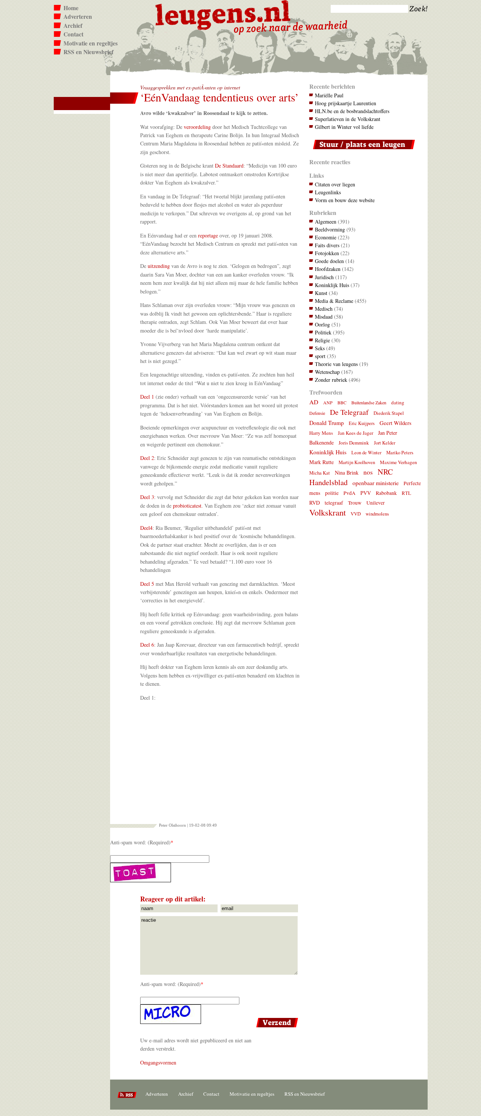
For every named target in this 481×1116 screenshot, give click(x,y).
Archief (73, 25)
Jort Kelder (384, 443)
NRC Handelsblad (351, 477)
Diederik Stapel (389, 413)
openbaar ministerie (375, 483)
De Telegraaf (349, 412)
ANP (328, 402)
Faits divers (327, 245)
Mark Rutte (321, 462)
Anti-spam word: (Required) (140, 842)
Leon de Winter (366, 452)
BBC (341, 402)
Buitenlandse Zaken (368, 402)
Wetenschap (327, 371)
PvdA (349, 493)
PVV (365, 492)
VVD (356, 514)
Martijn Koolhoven (357, 462)
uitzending (159, 265)
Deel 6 (147, 644)
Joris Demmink (354, 442)
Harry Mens (321, 432)
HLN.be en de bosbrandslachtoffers (352, 111)
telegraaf (334, 502)
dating (397, 402)
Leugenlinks (328, 192)
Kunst (321, 292)
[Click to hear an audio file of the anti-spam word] (205, 872)
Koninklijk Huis (332, 285)
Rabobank (386, 493)
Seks (320, 348)
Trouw (355, 502)
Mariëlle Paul (329, 95)
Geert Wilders (395, 422)
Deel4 (146, 527)
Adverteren (78, 16)
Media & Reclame (334, 300)
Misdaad (324, 316)
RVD (314, 502)
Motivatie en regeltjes (91, 43)
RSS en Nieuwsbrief (88, 52)
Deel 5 (147, 583)
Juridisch (324, 277)
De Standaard (229, 165)
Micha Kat (319, 473)
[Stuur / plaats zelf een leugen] (362, 150)
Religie (322, 340)
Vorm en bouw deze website (345, 200)
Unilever (375, 502)
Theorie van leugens (336, 363)
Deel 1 (147, 396)
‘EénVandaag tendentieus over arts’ (219, 97)
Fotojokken (327, 253)
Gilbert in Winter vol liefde (344, 126)
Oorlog (322, 324)
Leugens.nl (223, 14)
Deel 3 (147, 497)
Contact (73, 34)
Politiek (323, 332)
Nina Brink (346, 472)
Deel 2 (147, 457)
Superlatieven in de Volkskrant (347, 118)
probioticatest (187, 505)
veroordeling (197, 126)
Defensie (317, 413)
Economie (325, 237)
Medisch (324, 308)
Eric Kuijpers (362, 423)
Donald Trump (326, 422)
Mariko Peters (399, 452)
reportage (208, 235)
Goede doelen (329, 261)
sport (320, 356)
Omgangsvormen (158, 1062)
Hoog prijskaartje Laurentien (345, 103)
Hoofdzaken (327, 268)
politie (332, 493)
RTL (406, 493)
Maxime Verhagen (398, 462)
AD (313, 402)
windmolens (377, 514)
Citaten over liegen (335, 184)
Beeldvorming (330, 229)
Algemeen (325, 221)
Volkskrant (327, 512)
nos (368, 472)
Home (71, 8)
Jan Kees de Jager (355, 432)
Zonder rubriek (331, 379)
